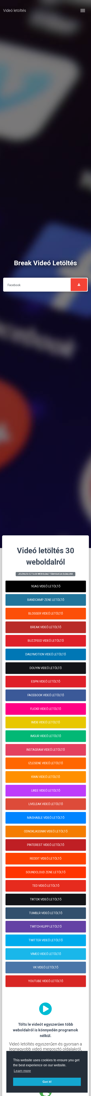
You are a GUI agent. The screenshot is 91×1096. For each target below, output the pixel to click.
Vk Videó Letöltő (45, 967)
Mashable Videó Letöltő (46, 817)
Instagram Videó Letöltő (45, 749)
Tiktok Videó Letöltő (46, 899)
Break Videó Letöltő (45, 627)
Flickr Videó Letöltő (45, 709)
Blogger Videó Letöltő (45, 613)
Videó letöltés (14, 10)
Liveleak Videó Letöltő (46, 804)
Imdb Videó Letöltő (45, 722)
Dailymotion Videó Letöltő (45, 654)
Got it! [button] (47, 1081)
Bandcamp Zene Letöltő (45, 599)
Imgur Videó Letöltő (45, 736)
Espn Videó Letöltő (45, 681)
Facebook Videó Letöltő (46, 695)
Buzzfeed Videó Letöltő (46, 640)
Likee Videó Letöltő (45, 790)
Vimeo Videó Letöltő (45, 954)
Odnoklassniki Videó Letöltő (46, 831)
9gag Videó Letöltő (46, 586)
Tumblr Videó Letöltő (45, 913)
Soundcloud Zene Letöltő (46, 872)
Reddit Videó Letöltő (46, 858)
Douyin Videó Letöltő (46, 668)
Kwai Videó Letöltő (45, 777)
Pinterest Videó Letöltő (45, 845)
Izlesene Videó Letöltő (45, 763)
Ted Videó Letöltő (45, 885)
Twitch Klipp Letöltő (46, 926)
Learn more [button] (22, 1071)
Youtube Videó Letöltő (45, 981)
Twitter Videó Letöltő (46, 940)
